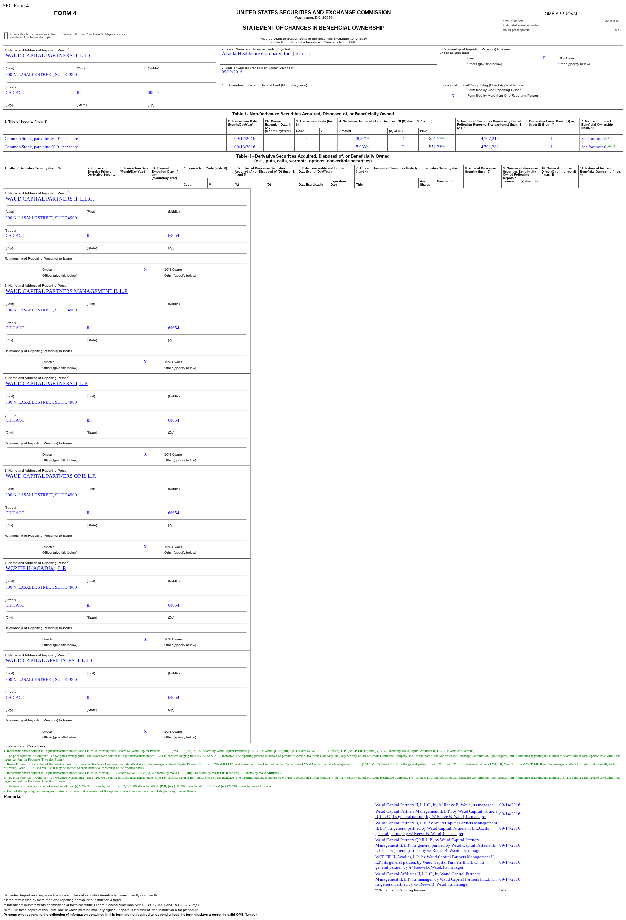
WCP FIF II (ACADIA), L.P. (36, 568)
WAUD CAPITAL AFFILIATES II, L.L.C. (51, 660)
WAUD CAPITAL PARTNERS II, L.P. (47, 383)
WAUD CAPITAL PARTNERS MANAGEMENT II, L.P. (67, 291)
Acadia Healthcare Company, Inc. (256, 53)
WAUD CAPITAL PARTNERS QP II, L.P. (51, 476)
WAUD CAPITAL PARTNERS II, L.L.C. (50, 55)
